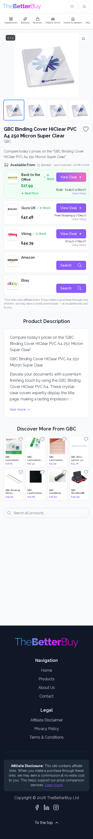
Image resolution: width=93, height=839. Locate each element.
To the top (44, 822)
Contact (46, 696)
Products (47, 679)
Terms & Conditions (46, 737)
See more (18, 409)
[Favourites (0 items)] (72, 6)
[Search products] (84, 6)
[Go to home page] (22, 7)
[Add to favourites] (86, 129)
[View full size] (83, 39)
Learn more (54, 785)
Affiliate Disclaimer (47, 720)
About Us (46, 687)
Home (46, 670)
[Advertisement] (46, 575)
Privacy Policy (46, 728)
